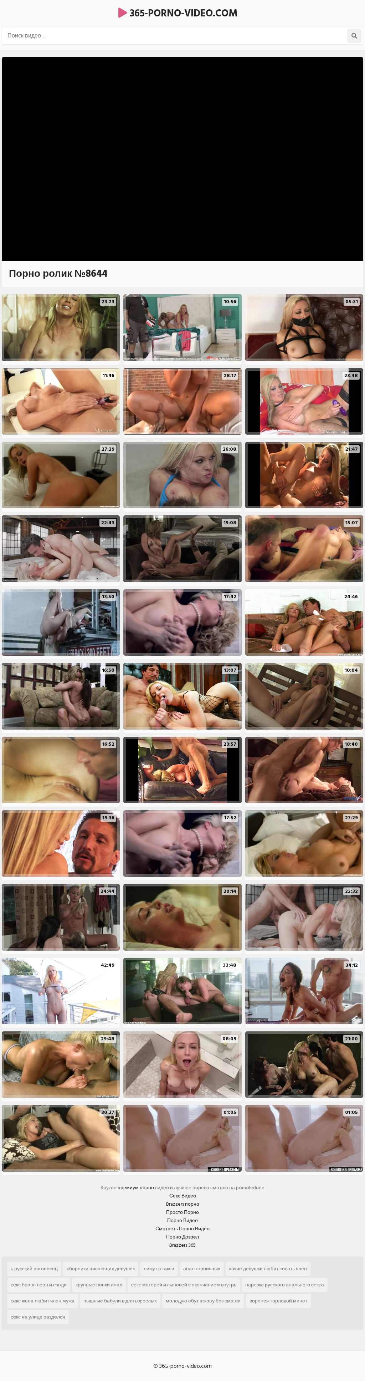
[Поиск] (354, 36)
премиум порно (136, 1188)
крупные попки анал (99, 1285)
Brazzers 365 (182, 1245)
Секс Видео (182, 1196)
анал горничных (201, 1269)
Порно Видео (182, 1220)
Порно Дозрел (182, 1237)
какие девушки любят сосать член (268, 1269)
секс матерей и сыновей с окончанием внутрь (183, 1285)
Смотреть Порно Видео (182, 1229)
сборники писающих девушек (101, 1269)
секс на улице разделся (38, 1317)
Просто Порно (182, 1212)
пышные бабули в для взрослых (120, 1301)
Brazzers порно (182, 1204)
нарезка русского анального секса (284, 1285)
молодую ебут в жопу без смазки (203, 1301)
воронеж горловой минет (278, 1301)
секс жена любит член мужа (42, 1301)
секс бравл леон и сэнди (39, 1285)
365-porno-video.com (182, 13)
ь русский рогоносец (34, 1269)
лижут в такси (159, 1269)
